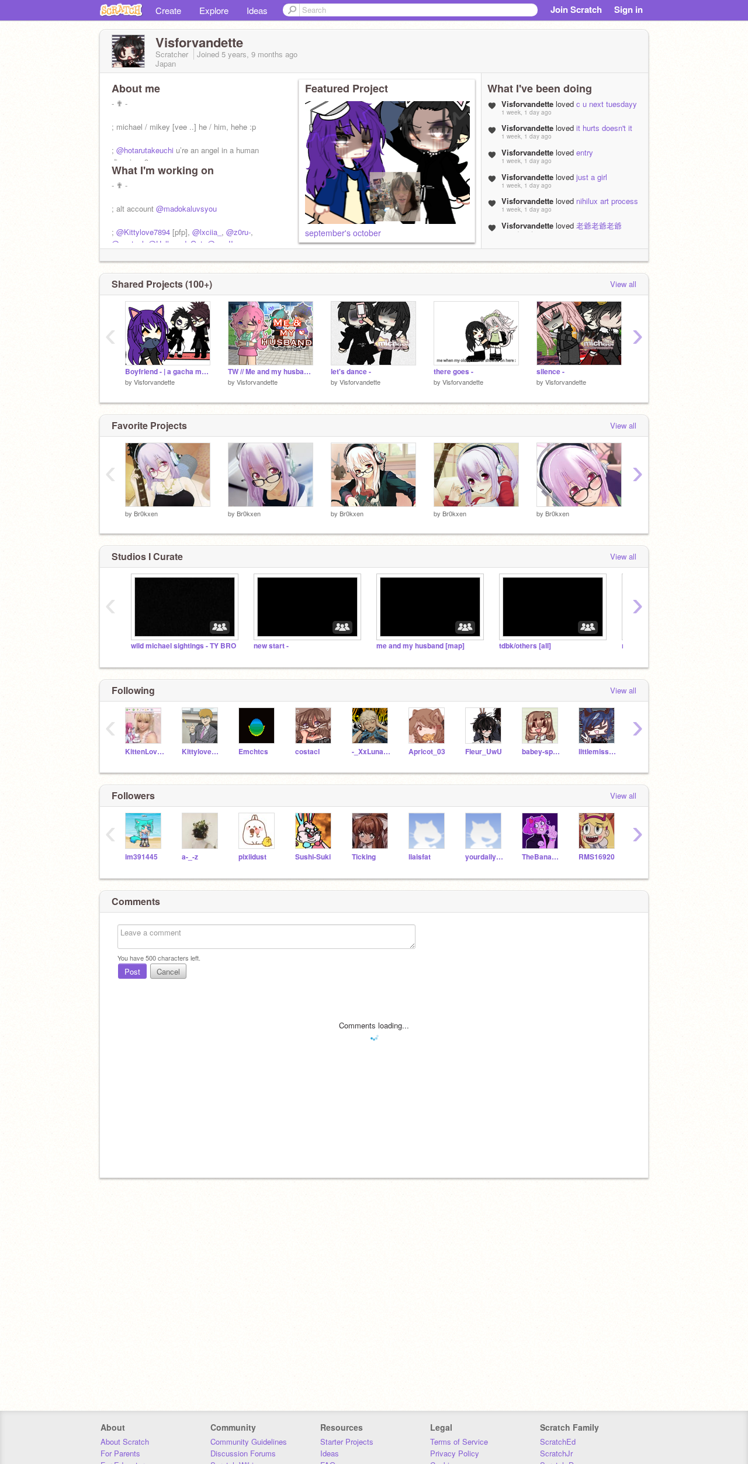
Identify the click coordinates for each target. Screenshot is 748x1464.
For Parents (120, 1453)
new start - (271, 646)
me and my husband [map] (420, 646)
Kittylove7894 (201, 752)
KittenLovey (144, 752)
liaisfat (419, 857)
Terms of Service (459, 1441)
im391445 (141, 857)
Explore (213, 10)
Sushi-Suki (313, 857)
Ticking (364, 857)
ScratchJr (556, 1453)
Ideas (257, 10)
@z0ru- (238, 231)
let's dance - (351, 372)
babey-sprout (541, 752)
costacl (307, 752)
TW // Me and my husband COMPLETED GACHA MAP (270, 372)
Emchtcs (253, 752)
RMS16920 (597, 857)
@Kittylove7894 (143, 231)
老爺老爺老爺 (599, 225)
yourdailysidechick (484, 857)
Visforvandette (154, 381)
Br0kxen (146, 513)
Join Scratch (576, 9)
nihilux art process (607, 200)
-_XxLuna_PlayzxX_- (371, 752)
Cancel (168, 971)
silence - (550, 372)
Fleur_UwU (483, 752)
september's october (343, 233)
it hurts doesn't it (604, 127)
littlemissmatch (598, 752)
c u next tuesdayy (606, 103)
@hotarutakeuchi (145, 150)
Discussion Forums (243, 1453)
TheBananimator (541, 857)
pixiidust (252, 857)
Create (168, 10)
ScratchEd (558, 1441)
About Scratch (125, 1441)
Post (132, 971)
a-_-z (190, 857)
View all (623, 283)
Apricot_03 (426, 752)
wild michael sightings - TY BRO (183, 646)
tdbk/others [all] (525, 646)
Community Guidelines (248, 1441)
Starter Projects (346, 1441)
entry (584, 152)
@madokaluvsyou (186, 208)
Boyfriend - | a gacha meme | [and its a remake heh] (167, 372)
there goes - (453, 372)
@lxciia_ (206, 231)
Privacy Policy (454, 1453)
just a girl (591, 176)
